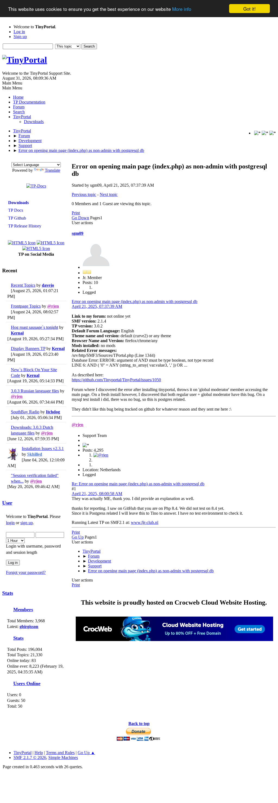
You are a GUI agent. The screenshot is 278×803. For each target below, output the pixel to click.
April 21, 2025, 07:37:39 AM (97, 306)
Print (76, 213)
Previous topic (84, 194)
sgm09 (77, 233)
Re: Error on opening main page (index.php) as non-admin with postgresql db (138, 484)
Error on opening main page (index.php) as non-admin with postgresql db (134, 301)
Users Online (26, 683)
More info (181, 8)
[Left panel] (258, 133)
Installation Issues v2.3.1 (43, 448)
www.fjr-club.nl (144, 522)
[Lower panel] (265, 133)
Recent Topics (23, 285)
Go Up (78, 537)
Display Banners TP (28, 348)
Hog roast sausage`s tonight (34, 327)
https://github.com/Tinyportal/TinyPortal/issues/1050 (116, 379)
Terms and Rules (60, 752)
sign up (26, 522)
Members (23, 609)
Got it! (249, 8)
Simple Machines (63, 757)
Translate (52, 170)
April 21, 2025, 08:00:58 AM (97, 493)
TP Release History (24, 226)
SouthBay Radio (25, 412)
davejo (48, 285)
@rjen (53, 306)
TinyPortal (22, 752)
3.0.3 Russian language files (35, 391)
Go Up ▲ (86, 752)
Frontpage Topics (26, 306)
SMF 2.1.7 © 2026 (30, 757)
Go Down (80, 217)
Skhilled (34, 454)
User (7, 503)
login (10, 522)
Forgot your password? (26, 572)
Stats (7, 593)
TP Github (16, 218)
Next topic (109, 194)
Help (38, 752)
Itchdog (53, 412)
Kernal (17, 333)
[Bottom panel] (272, 133)
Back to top (139, 723)
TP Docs (15, 210)
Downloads (34, 121)
